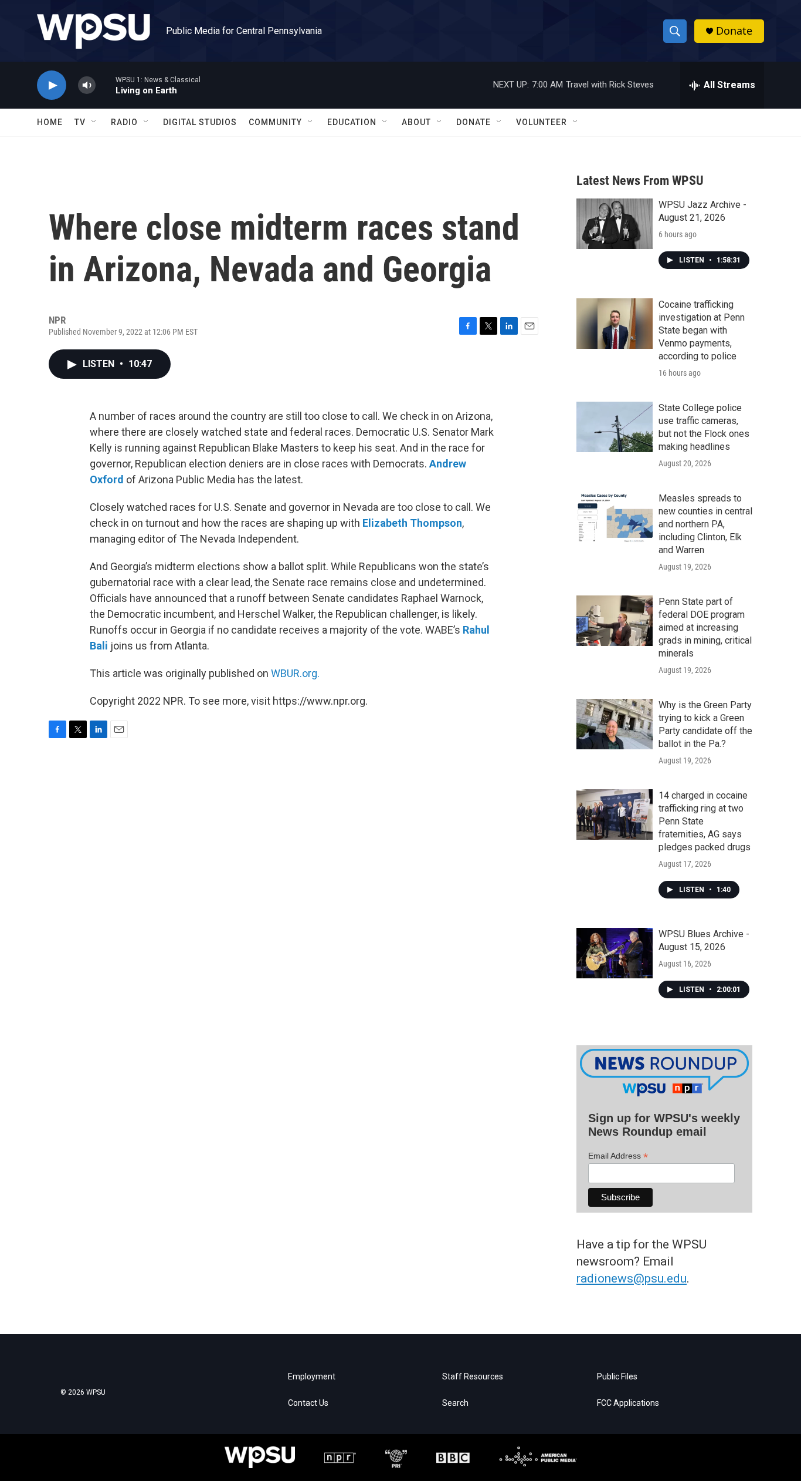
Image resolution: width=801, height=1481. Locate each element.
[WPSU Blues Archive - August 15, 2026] (614, 953)
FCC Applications (628, 1403)
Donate (734, 31)
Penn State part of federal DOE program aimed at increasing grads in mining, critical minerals (705, 627)
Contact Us (308, 1403)
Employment (311, 1376)
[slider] (105, 85)
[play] (51, 85)
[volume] (87, 85)
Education (351, 122)
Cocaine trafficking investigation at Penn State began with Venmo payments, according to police (702, 330)
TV (80, 122)
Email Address (618, 1156)
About (416, 122)
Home (50, 122)
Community (275, 122)
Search (455, 1403)
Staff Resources (472, 1376)
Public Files (617, 1376)
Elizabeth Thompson (412, 523)
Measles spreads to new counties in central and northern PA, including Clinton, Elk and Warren (705, 524)
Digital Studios (200, 122)
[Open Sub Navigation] (94, 122)
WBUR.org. (295, 673)
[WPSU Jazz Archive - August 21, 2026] (614, 223)
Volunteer (541, 122)
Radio (124, 122)
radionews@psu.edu (631, 1278)
